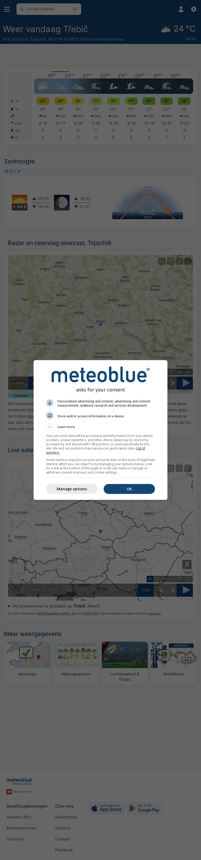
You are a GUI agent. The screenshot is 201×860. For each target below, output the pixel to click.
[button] (100, 427)
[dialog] (101, 430)
